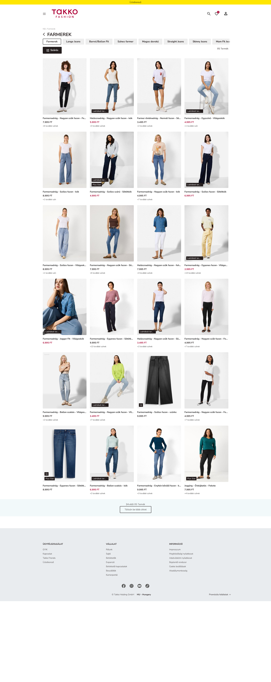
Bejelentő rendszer (178, 562)
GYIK (45, 549)
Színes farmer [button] (125, 41)
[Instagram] (132, 585)
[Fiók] (225, 13)
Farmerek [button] (53, 42)
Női (44, 29)
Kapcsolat (47, 553)
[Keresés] (208, 13)
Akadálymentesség (178, 570)
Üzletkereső (48, 562)
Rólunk (109, 549)
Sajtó (108, 553)
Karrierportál (112, 574)
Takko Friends (49, 558)
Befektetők (111, 558)
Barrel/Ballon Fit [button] (99, 41)
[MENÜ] (44, 13)
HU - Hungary (144, 594)
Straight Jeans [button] (175, 41)
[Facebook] (124, 585)
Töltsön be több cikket (136, 509)
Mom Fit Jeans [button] (224, 41)
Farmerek (51, 29)
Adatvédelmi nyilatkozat (180, 558)
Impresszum (175, 549)
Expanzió (110, 562)
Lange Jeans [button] (73, 41)
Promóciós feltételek (218, 594)
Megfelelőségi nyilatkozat (181, 553)
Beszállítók (111, 570)
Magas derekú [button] (150, 41)
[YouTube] (139, 585)
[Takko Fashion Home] (65, 13)
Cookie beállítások (177, 566)
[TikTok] (147, 585)
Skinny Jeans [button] (200, 41)
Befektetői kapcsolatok (116, 566)
